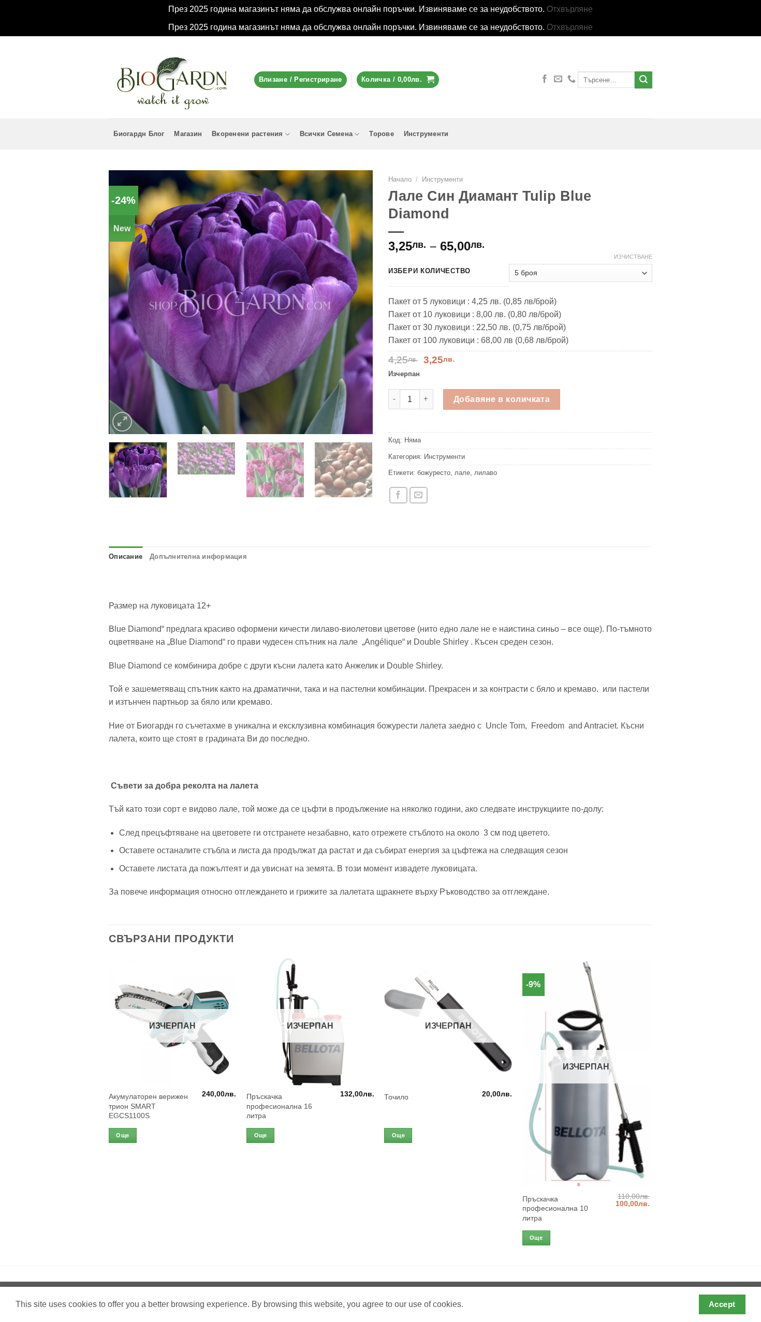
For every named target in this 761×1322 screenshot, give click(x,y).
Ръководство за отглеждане (493, 891)
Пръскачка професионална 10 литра (555, 1208)
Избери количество (429, 271)
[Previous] (127, 302)
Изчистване (633, 257)
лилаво (485, 473)
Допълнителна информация (198, 556)
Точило (396, 1097)
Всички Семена (326, 134)
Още (122, 1135)
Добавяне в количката (501, 399)
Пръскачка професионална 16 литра (279, 1106)
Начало (400, 179)
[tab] (125, 556)
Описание (125, 556)
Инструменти (426, 134)
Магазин (188, 134)
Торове (381, 134)
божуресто (433, 473)
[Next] (354, 302)
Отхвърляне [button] (570, 9)
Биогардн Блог (138, 134)
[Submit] (643, 79)
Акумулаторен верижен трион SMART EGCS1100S (148, 1106)
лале (462, 473)
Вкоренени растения (247, 134)
